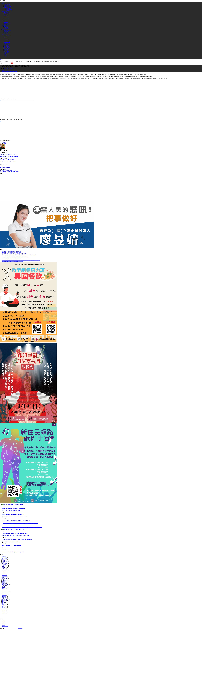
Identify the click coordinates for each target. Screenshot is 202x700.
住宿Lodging (6, 27)
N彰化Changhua (7, 47)
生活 (3, 601)
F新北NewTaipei (7, 42)
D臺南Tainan (4, 559)
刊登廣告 (3, 620)
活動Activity (4, 598)
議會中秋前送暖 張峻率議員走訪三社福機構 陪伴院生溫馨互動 (12, 251)
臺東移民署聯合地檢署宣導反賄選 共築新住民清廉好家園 (11, 252)
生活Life (3, 29)
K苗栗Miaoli (6, 45)
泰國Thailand (6, 16)
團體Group (6, 22)
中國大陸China (6, 12)
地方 (3, 589)
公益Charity (4, 585)
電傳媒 (3, 3)
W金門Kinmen (6, 54)
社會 (3, 603)
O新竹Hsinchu (6, 48)
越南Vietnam (6, 14)
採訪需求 (3, 625)
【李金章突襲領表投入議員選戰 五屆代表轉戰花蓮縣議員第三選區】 (15, 533)
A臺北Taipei (6, 36)
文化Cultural (4, 595)
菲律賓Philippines (5, 609)
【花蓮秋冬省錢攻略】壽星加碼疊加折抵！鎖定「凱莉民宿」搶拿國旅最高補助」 (17, 539)
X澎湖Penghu (6, 55)
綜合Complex (4, 606)
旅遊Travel (4, 25)
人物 (3, 579)
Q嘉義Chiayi (6, 50)
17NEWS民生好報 (9, 10)
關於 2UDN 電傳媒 (5, 626)
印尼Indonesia (4, 586)
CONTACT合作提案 (7, 6)
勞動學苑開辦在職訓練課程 (5, 167)
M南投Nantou (6, 46)
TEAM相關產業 (6, 7)
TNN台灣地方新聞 (9, 9)
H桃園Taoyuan (6, 44)
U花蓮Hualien (6, 52)
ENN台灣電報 (8, 8)
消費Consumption (7, 23)
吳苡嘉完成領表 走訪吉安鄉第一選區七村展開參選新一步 (11, 259)
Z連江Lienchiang (7, 56)
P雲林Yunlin (6, 49)
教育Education (4, 594)
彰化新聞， (5, 143)
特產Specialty (6, 28)
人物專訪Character (5, 580)
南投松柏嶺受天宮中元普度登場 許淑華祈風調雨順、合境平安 (12, 261)
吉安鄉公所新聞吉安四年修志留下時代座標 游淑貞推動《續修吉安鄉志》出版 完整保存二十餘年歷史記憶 (19, 254)
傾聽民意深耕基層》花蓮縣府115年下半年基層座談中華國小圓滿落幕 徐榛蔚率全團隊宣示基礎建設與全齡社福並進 (21, 260)
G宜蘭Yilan (6, 43)
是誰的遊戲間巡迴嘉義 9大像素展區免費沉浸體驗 (11, 545)
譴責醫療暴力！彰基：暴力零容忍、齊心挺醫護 (9, 156)
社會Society (4, 604)
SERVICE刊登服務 (7, 5)
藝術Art (5, 21)
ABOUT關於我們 (7, 4)
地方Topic (3, 34)
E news (3, 2)
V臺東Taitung (6, 53)
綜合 (3, 605)
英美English (6, 15)
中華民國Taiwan (7, 13)
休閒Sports (6, 24)
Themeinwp (20, 628)
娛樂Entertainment (7, 30)
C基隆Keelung (4, 558)
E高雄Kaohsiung (7, 41)
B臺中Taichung (4, 557)
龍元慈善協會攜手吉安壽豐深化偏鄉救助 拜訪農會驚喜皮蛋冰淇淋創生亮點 (14, 253)
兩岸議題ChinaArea (7, 35)
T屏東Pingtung (6, 51)
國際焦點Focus (4, 11)
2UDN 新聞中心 (11, 68)
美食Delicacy (6, 26)
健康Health (6, 31)
